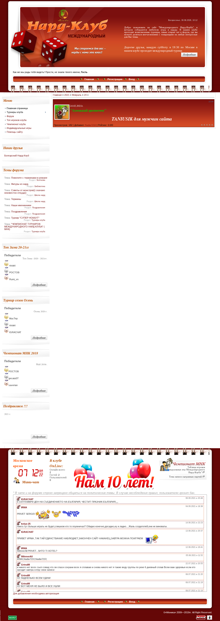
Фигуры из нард (19, 184)
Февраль (76, 95)
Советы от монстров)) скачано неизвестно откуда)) (24, 191)
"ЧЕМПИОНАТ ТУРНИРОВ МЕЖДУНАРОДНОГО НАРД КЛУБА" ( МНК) (24, 226)
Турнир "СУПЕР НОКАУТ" (25, 217)
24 (85, 95)
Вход (132, 79)
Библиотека (40, 186)
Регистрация (114, 79)
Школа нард (39, 195)
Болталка (41, 180)
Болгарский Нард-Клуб (16, 155)
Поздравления (38, 208)
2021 (66, 95)
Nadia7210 (90, 125)
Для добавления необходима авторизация (36, 593)
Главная (89, 79)
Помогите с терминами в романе (29, 177)
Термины (16, 199)
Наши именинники (21, 205)
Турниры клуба (38, 220)
